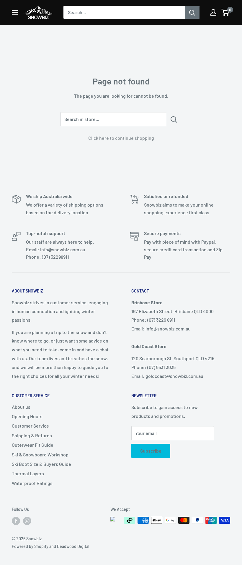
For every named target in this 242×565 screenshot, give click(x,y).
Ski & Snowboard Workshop (40, 454)
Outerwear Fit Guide (32, 445)
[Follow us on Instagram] (27, 521)
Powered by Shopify (30, 546)
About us (21, 407)
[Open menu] (15, 12)
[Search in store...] (174, 119)
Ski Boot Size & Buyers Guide (41, 464)
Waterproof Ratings (32, 483)
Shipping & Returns (32, 435)
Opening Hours (27, 416)
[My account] (213, 12)
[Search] (192, 12)
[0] (225, 12)
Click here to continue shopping (121, 138)
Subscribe (150, 450)
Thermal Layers (28, 473)
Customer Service (30, 425)
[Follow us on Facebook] (16, 521)
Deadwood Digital (73, 546)
